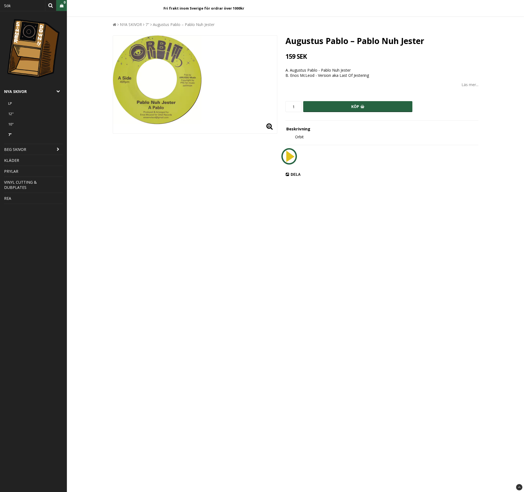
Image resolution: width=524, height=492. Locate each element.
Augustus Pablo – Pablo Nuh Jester (184, 24)
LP (10, 103)
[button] (61, 5)
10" (11, 124)
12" (11, 113)
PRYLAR (11, 171)
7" (10, 134)
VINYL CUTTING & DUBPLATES (20, 185)
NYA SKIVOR (15, 91)
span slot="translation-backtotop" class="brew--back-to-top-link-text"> (519, 487)
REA (7, 198)
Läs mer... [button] (470, 84)
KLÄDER (11, 160)
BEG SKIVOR (15, 149)
